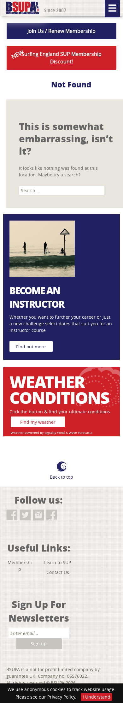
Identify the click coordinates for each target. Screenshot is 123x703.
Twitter (25, 515)
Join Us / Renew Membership (61, 30)
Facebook (11, 515)
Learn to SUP (57, 562)
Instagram (38, 515)
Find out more (31, 347)
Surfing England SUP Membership (56, 56)
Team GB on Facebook (51, 515)
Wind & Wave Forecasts (74, 433)
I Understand (96, 697)
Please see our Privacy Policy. (45, 697)
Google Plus (64, 515)
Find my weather (38, 422)
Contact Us (57, 572)
